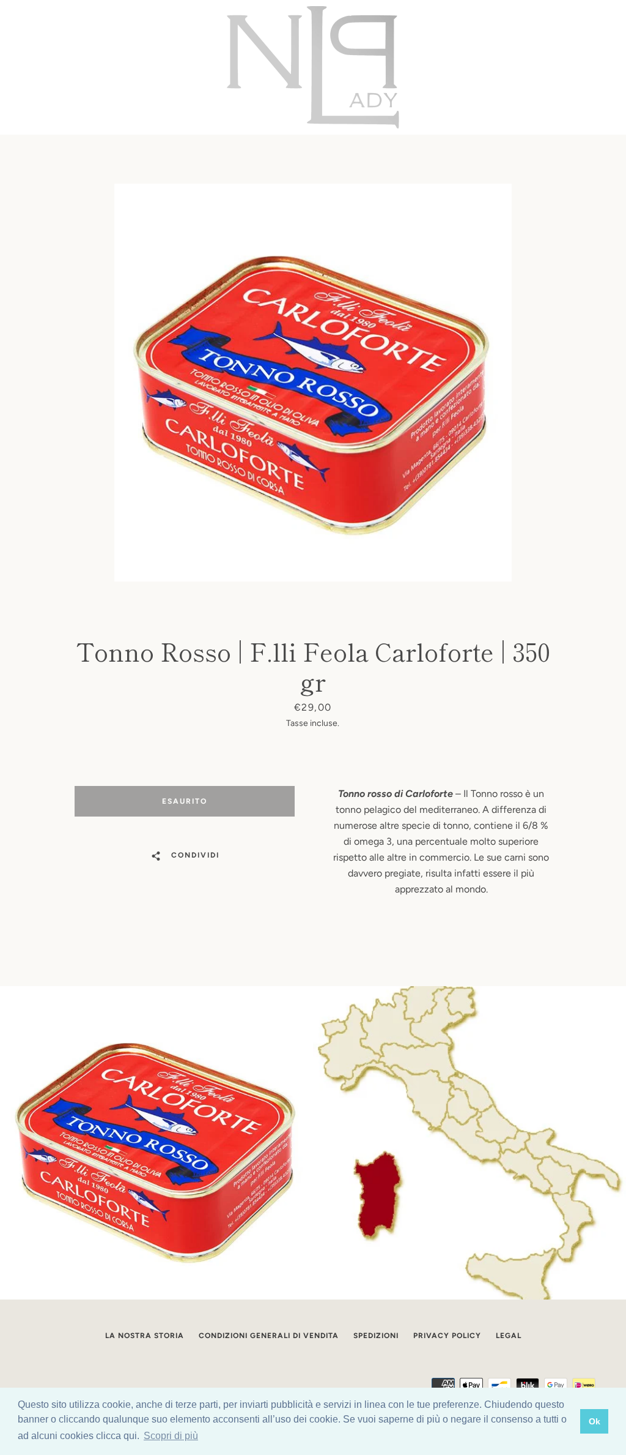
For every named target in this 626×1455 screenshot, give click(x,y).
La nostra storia (144, 1335)
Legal (508, 1335)
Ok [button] (594, 1421)
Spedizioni (376, 1335)
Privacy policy (447, 1335)
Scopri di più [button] (171, 1436)
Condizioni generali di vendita (269, 1335)
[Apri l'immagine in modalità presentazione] (313, 383)
